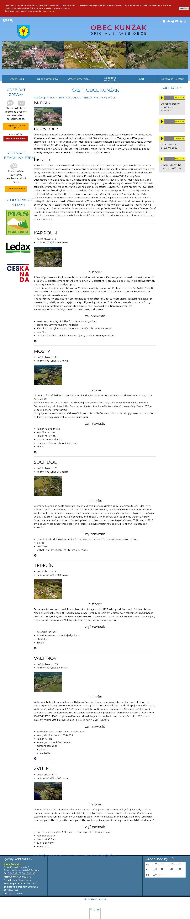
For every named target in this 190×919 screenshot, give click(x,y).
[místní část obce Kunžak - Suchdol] (48, 485)
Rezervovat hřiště (16, 188)
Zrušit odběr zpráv (16, 138)
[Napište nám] (176, 21)
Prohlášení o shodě (95, 899)
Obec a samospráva (48, 79)
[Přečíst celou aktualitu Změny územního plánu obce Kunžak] (161, 159)
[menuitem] (17, 79)
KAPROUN (51, 97)
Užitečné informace (79, 79)
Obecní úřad (17, 79)
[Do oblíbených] (180, 21)
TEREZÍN (87, 97)
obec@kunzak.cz (21, 880)
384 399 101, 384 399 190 (21, 873)
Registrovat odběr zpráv (16, 126)
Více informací (49, 11)
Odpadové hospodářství (110, 79)
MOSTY (63, 97)
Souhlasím (184, 8)
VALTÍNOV (100, 97)
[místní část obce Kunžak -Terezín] (48, 589)
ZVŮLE (111, 97)
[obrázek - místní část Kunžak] (48, 116)
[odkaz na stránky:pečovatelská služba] (18, 247)
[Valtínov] (48, 681)
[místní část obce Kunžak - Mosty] (48, 375)
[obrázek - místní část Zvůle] (48, 790)
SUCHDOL (75, 97)
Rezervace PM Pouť (172, 79)
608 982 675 (24, 876)
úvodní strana (23, 31)
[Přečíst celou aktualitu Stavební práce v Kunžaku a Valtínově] (161, 98)
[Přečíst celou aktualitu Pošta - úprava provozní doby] (161, 138)
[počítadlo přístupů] (95, 913)
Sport (141, 79)
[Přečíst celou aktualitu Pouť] (161, 121)
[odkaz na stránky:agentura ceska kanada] (18, 272)
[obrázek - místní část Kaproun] (48, 257)
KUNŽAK (39, 97)
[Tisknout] (172, 21)
